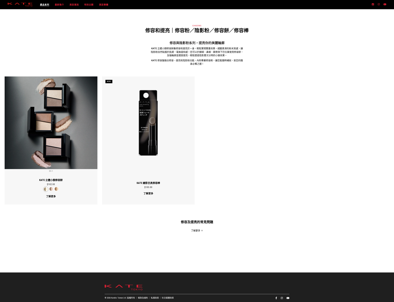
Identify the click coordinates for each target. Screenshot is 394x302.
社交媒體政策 (168, 298)
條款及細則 (143, 298)
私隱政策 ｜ (156, 298)
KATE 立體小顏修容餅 (51, 180)
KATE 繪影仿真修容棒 (148, 183)
